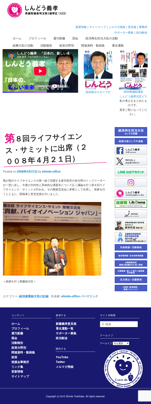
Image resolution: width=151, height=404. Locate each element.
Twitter (60, 362)
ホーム (17, 38)
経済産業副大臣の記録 (34, 296)
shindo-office (51, 171)
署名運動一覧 (64, 328)
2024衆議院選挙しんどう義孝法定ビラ (133, 94)
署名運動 (118, 45)
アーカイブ (106, 343)
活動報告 (46, 45)
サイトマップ (97, 27)
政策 (14, 357)
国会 (75, 38)
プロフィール (37, 38)
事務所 (143, 27)
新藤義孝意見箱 (66, 323)
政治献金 (141, 32)
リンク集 (17, 366)
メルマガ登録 (117, 27)
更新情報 (81, 27)
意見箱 (132, 27)
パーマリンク (89, 296)
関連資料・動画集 (93, 45)
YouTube (62, 357)
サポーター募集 (124, 32)
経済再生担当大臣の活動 (101, 38)
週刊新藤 (59, 38)
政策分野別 (66, 45)
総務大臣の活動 (23, 45)
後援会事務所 (20, 362)
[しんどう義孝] (39, 17)
